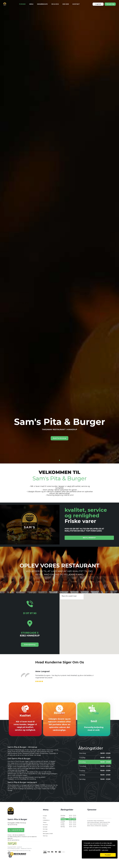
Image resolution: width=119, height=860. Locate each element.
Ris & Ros (55, 4)
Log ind (98, 4)
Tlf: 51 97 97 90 (12, 825)
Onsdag (68, 819)
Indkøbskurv (42, 4)
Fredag (68, 823)
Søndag (68, 826)
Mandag (68, 815)
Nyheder (45, 827)
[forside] (11, 812)
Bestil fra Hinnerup (59, 438)
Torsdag (68, 821)
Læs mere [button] (105, 850)
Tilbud (44, 822)
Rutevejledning (29, 644)
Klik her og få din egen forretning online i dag (19, 850)
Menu (31, 4)
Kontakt (76, 4)
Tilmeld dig (110, 4)
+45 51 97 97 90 (17, 830)
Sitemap (45, 835)
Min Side (65, 4)
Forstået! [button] (108, 855)
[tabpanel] (59, 430)
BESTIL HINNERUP (89, 538)
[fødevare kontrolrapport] (12, 844)
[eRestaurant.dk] (17, 854)
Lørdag (68, 824)
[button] (91, 855)
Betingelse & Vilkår (48, 833)
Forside (22, 4)
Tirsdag (68, 817)
